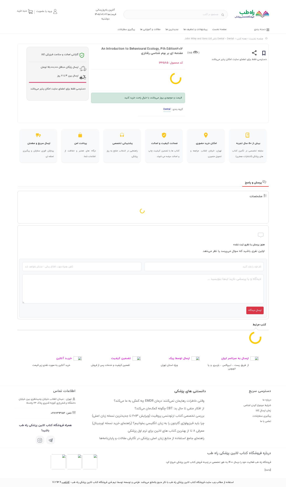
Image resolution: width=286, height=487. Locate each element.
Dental (166, 109)
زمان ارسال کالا (263, 410)
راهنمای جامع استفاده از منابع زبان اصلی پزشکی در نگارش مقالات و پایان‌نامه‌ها (151, 438)
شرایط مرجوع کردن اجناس (257, 405)
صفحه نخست (219, 29)
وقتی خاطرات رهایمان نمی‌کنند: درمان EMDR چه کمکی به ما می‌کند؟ (159, 401)
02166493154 (58, 413)
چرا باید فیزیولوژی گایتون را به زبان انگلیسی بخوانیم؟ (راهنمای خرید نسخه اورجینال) (148, 423)
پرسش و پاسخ (254, 182)
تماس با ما (265, 421)
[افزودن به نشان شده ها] (264, 54)
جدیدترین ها (172, 29)
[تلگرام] (50, 440)
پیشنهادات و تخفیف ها (195, 29)
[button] (46, 11)
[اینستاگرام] (40, 440)
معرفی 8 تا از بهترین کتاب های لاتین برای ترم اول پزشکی (166, 431)
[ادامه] (268, 470)
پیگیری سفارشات (126, 29)
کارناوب (65, 482)
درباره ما (267, 400)
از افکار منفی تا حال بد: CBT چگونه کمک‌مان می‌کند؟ (169, 408)
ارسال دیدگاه (254, 310)
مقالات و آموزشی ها (150, 29)
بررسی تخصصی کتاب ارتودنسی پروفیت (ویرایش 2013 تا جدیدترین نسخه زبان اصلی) (148, 416)
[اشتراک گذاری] (254, 54)
